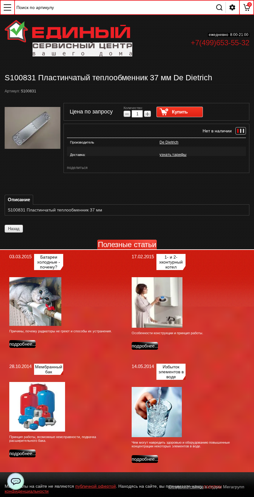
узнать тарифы (173, 155)
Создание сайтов (186, 486)
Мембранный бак (48, 369)
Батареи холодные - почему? (48, 262)
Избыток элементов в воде (171, 371)
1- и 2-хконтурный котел (171, 262)
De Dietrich (169, 142)
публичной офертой (95, 486)
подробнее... (22, 344)
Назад (14, 228)
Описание (19, 199)
